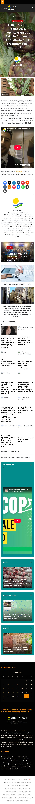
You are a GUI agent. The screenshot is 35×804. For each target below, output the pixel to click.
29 (26, 696)
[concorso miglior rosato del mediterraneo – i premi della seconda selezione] (26, 330)
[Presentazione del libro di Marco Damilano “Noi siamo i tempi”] (26, 401)
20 (17, 692)
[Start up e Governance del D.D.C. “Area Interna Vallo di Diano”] (9, 354)
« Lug (3, 705)
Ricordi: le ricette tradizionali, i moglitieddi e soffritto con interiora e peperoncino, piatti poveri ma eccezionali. (15, 582)
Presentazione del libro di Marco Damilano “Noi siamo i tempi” (25, 410)
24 (3, 696)
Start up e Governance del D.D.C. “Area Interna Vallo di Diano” (8, 362)
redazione (16, 65)
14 (22, 688)
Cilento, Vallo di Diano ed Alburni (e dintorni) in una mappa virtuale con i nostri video (17, 616)
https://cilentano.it (22, 785)
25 (8, 696)
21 (22, 692)
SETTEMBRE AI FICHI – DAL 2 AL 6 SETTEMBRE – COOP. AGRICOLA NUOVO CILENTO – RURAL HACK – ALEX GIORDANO (17, 256)
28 (22, 696)
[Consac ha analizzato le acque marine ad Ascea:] (26, 430)
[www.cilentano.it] (12, 8)
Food (20, 21)
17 (3, 692)
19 (13, 692)
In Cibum (19, 171)
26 (13, 696)
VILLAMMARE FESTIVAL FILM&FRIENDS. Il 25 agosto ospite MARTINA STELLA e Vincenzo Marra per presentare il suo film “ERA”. (25, 388)
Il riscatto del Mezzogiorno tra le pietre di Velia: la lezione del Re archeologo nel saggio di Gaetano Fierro (7, 440)
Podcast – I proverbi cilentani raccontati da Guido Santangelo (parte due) (16, 649)
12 (13, 688)
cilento (20, 17)
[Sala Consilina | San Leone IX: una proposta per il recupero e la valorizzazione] (26, 355)
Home (16, 17)
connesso (11, 457)
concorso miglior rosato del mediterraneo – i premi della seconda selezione (25, 340)
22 (26, 692)
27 (17, 696)
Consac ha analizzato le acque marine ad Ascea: (25, 439)
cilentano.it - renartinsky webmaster (14, 782)
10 (3, 688)
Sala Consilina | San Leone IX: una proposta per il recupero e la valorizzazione (25, 365)
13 (17, 688)
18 (8, 692)
